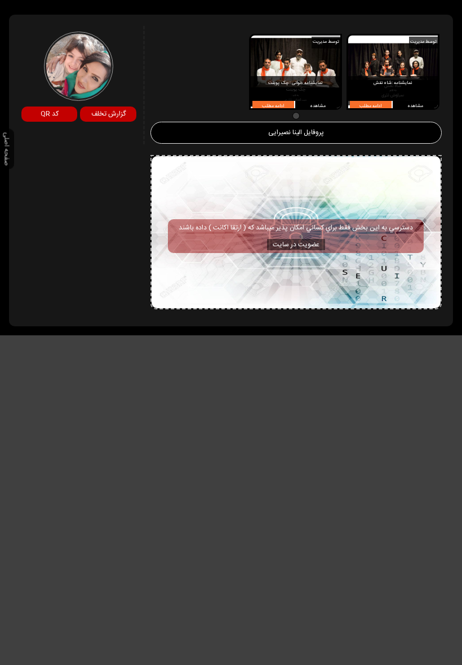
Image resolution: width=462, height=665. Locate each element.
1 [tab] (296, 115)
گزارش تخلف (108, 113)
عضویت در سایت (296, 244)
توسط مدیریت (423, 42)
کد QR (50, 113)
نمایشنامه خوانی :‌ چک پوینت (295, 83)
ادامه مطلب (370, 106)
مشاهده (415, 106)
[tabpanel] (392, 72)
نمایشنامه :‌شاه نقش (393, 83)
